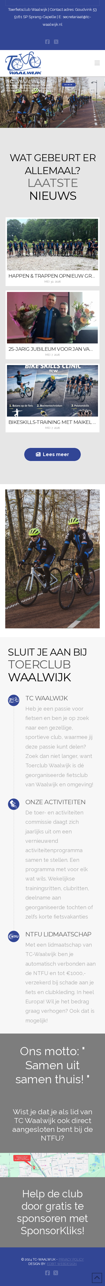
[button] (97, 63)
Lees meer (56, 454)
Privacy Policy (71, 1259)
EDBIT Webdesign (62, 1264)
